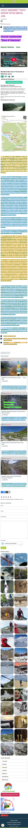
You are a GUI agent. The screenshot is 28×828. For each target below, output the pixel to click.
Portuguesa (5, 779)
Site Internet (3, 516)
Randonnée (7, 24)
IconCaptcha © (21, 544)
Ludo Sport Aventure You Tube (10, 794)
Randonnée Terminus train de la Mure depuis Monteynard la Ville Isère (11, 477)
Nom (2, 505)
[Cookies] (2, 825)
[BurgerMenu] (2, 5)
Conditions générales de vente (14, 824)
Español (5, 767)
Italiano (5, 770)
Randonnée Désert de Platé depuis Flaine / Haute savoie (12, 443)
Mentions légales (14, 820)
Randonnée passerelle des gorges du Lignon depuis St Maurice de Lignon (13, 412)
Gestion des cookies (14, 826)
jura (8, 353)
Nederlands (5, 776)
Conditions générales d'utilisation (14, 822)
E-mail (2, 511)
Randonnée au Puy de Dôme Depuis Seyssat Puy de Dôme (14, 378)
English (5, 764)
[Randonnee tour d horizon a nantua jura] (14, 133)
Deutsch (5, 773)
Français (5, 761)
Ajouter (3, 547)
